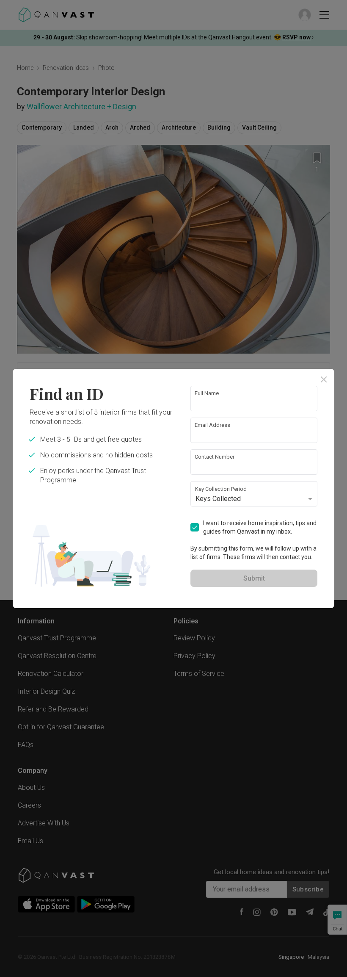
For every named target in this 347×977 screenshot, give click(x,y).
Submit (254, 578)
